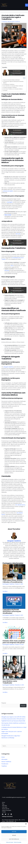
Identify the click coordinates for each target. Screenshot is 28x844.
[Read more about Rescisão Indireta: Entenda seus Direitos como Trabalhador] (14, 667)
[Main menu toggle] (26, 5)
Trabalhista (4, 21)
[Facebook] (2, 814)
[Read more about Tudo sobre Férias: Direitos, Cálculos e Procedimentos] (14, 571)
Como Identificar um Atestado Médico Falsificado (13, 85)
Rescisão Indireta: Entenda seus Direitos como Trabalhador (13, 681)
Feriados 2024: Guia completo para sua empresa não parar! (14, 642)
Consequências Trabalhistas (8, 84)
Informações (4, 759)
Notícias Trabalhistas (6, 761)
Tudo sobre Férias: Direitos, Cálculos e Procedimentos (13, 581)
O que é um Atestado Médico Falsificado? (11, 80)
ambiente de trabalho (8, 191)
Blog (3, 804)
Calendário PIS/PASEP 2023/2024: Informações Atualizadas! (12, 611)
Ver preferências (14, 839)
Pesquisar (3, 703)
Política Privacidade (17, 842)
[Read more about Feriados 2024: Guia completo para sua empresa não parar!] (14, 632)
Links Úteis (4, 807)
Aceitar (14, 831)
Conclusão (5, 90)
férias (12, 265)
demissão (18, 233)
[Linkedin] (11, 814)
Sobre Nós (4, 805)
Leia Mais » (5, 591)
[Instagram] (8, 814)
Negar (14, 835)
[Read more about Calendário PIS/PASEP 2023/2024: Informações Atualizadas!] (14, 601)
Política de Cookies (9, 842)
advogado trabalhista (8, 367)
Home (3, 802)
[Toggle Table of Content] (23, 78)
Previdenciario (4, 763)
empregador (10, 202)
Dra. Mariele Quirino (20, 504)
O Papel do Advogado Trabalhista (10, 87)
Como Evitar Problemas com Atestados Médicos (12, 89)
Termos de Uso (5, 808)
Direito (3, 757)
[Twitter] (5, 814)
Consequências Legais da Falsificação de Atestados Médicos (13, 82)
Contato (4, 812)
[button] (26, 824)
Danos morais (7, 214)
